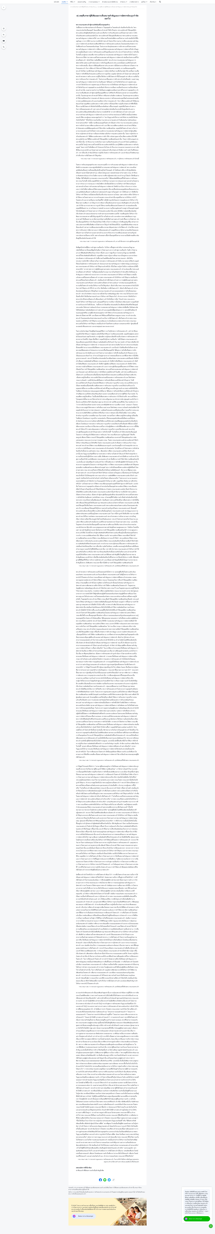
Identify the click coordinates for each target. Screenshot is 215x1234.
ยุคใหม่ (143, 2)
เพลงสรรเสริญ (82, 2)
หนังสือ (64, 2)
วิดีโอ (71, 2)
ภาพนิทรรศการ (134, 2)
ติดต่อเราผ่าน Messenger (195, 1218)
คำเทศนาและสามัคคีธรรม (110, 2)
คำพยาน (122, 2)
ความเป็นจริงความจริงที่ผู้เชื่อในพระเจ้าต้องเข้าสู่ (82, 6)
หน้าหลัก (56, 2)
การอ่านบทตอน (93, 2)
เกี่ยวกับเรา (153, 2)
